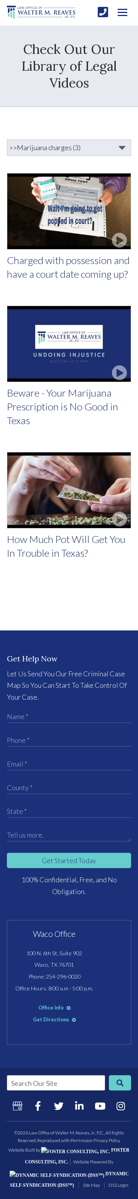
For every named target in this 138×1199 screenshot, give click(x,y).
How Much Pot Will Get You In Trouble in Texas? (66, 546)
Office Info (51, 1008)
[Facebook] (38, 1105)
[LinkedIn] (79, 1105)
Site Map (91, 1185)
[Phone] (103, 12)
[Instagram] (120, 1105)
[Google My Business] (17, 1105)
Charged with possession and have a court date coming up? (68, 267)
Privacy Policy (107, 1140)
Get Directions (51, 1019)
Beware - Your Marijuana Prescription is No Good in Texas (62, 406)
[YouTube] (100, 1105)
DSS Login (118, 1185)
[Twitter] (58, 1105)
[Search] (120, 1082)
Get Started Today (69, 860)
